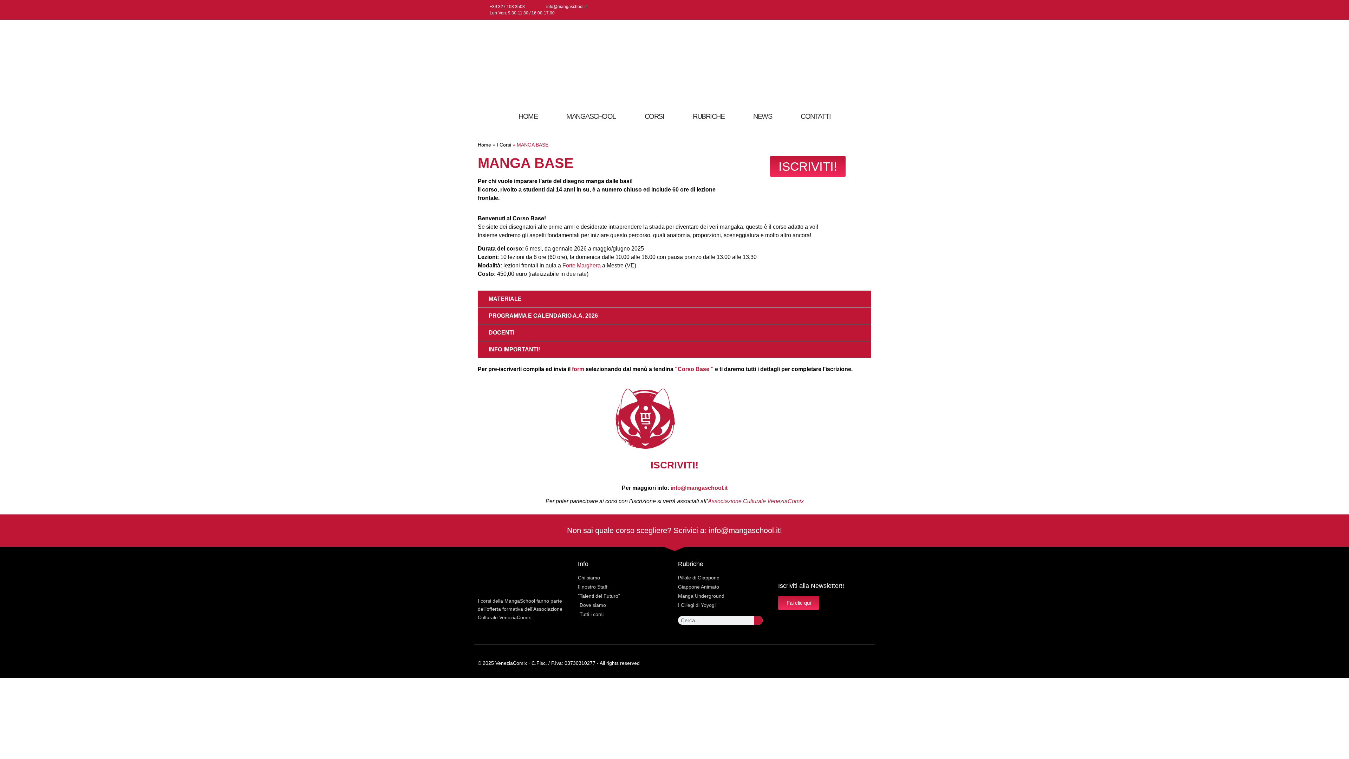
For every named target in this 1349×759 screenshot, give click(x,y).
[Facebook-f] (843, 10)
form (578, 369)
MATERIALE (505, 299)
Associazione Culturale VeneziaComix (756, 501)
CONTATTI (815, 116)
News (762, 116)
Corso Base (694, 369)
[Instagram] (855, 10)
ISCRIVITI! (674, 465)
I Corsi (504, 145)
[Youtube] (866, 10)
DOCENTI (501, 333)
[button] (674, 299)
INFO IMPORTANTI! (514, 349)
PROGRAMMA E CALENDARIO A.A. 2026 (543, 316)
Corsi (654, 116)
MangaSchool (591, 116)
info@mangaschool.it (699, 488)
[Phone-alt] (868, 663)
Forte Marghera (581, 265)
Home (528, 116)
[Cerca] (758, 620)
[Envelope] (855, 663)
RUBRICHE (708, 116)
